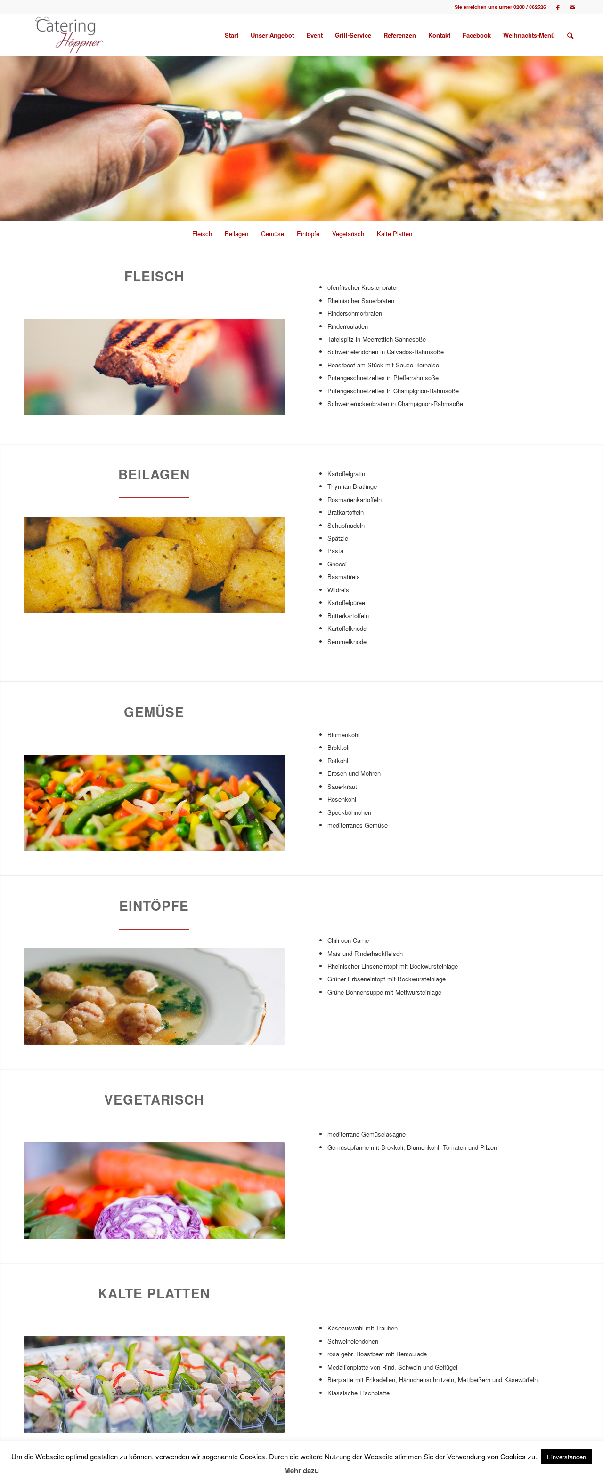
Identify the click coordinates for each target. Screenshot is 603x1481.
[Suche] (570, 35)
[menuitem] (231, 35)
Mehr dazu (301, 1470)
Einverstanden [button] (566, 1456)
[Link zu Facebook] (558, 7)
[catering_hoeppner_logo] (69, 35)
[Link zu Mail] (572, 7)
